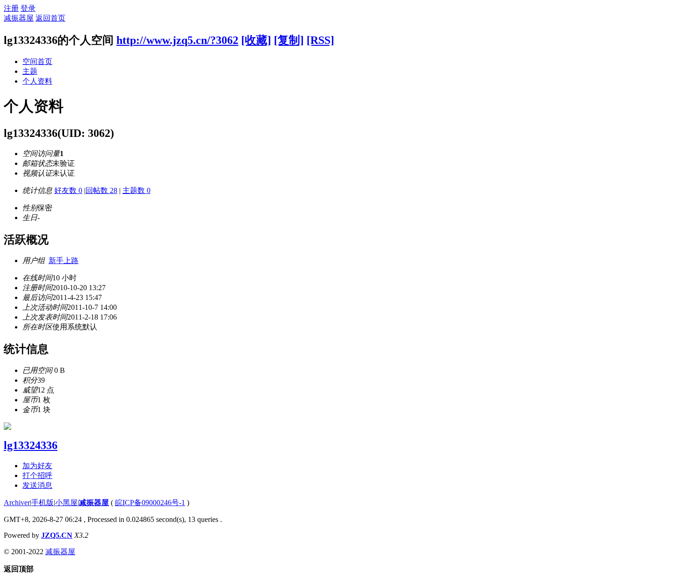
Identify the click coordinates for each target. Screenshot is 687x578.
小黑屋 (66, 503)
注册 (11, 8)
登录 (28, 8)
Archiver (17, 503)
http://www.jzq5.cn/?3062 (177, 40)
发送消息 (37, 485)
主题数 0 (136, 190)
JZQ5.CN (56, 535)
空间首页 (37, 61)
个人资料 (37, 81)
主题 (29, 71)
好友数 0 (68, 190)
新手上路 (64, 260)
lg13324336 (30, 445)
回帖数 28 (101, 190)
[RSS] (320, 40)
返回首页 (50, 18)
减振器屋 (19, 18)
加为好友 (37, 466)
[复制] (289, 40)
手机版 (42, 503)
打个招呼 (37, 475)
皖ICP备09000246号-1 (150, 503)
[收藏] (256, 40)
